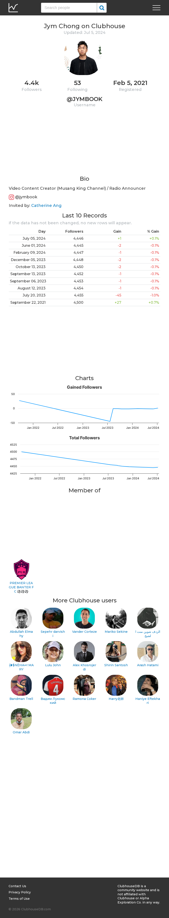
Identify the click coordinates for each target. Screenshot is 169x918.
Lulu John (53, 665)
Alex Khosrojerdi (84, 667)
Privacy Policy (20, 892)
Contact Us (17, 886)
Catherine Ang (46, 205)
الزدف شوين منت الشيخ (147, 634)
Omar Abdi (21, 732)
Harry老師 (116, 699)
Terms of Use (19, 899)
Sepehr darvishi (53, 634)
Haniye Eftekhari (147, 701)
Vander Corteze (84, 632)
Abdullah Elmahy (21, 634)
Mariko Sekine (116, 632)
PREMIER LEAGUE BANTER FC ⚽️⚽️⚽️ (21, 587)
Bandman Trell (21, 699)
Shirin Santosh (116, 665)
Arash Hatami (147, 665)
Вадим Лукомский (53, 701)
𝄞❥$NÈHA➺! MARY (21, 667)
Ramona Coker (84, 699)
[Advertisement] (84, 144)
